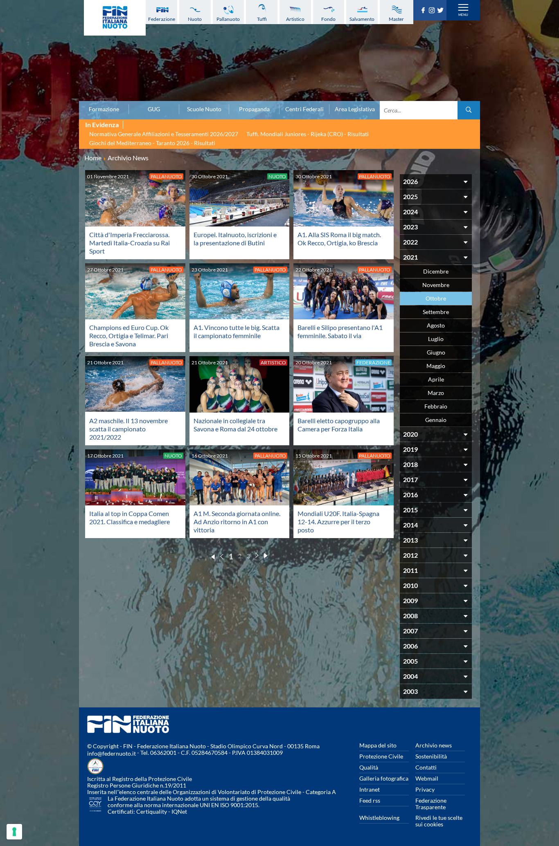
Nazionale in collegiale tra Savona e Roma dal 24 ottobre (235, 425)
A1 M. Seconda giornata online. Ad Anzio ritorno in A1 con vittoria (237, 521)
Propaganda (254, 109)
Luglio (436, 338)
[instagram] (432, 10)
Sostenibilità (431, 756)
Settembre (436, 311)
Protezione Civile (381, 756)
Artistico (295, 19)
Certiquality (151, 811)
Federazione (161, 19)
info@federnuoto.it (111, 753)
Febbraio (435, 406)
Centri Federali (304, 109)
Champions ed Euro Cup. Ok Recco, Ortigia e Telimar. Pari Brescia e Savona (129, 335)
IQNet (179, 811)
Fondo (328, 19)
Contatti (426, 767)
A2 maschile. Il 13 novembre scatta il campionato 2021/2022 (128, 429)
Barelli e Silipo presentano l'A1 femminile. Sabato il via (340, 331)
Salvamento (361, 19)
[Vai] (469, 110)
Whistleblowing (379, 817)
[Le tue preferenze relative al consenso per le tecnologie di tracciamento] (14, 831)
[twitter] (441, 10)
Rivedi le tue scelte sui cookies (438, 821)
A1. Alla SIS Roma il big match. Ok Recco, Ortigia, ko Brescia (339, 239)
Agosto (436, 325)
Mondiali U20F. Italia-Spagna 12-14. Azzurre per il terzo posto (338, 521)
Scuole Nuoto (204, 109)
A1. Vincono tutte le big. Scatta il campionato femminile (237, 331)
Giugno (436, 352)
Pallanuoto (228, 19)
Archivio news (433, 745)
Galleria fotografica (383, 778)
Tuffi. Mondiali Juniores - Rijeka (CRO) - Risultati (307, 133)
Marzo (436, 392)
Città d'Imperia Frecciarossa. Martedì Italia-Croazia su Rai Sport (129, 243)
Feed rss (369, 800)
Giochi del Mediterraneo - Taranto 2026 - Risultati (152, 142)
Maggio (435, 365)
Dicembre (436, 271)
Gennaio (435, 419)
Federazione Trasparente (430, 803)
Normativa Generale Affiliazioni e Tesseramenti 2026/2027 (163, 133)
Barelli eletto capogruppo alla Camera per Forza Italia (339, 425)
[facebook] (424, 10)
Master (396, 19)
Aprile (436, 379)
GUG (154, 109)
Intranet (369, 789)
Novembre (435, 284)
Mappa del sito (378, 745)
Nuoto (195, 19)
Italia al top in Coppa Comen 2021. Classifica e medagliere (129, 517)
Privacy (425, 789)
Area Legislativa (355, 109)
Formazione (104, 109)
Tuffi (262, 19)
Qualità (368, 767)
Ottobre (436, 298)
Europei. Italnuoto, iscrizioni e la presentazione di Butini (235, 239)
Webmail (426, 778)
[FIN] (115, 18)
